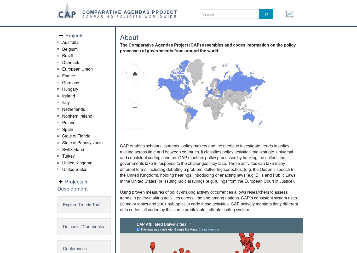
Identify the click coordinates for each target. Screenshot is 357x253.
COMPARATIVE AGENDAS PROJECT (129, 12)
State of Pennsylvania (82, 143)
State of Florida (76, 136)
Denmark (70, 62)
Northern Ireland (77, 116)
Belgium (70, 49)
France (68, 76)
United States (74, 169)
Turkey (68, 156)
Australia (70, 42)
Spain (67, 129)
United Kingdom (77, 163)
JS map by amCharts (133, 128)
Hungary (70, 89)
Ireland (68, 96)
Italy (66, 102)
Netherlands (73, 109)
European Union (77, 69)
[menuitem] (224, 101)
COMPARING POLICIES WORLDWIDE (129, 16)
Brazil (67, 56)
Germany (70, 82)
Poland (69, 122)
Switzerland (73, 149)
